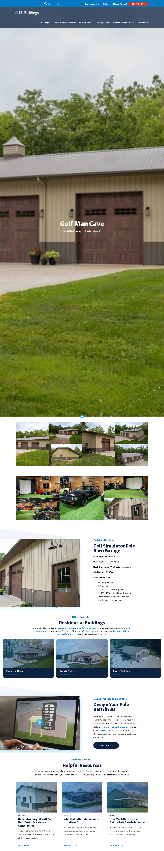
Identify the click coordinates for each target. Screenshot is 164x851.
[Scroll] (82, 418)
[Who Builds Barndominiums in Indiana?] (82, 797)
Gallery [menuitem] (106, 4)
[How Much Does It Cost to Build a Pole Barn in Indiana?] (127, 797)
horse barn (105, 730)
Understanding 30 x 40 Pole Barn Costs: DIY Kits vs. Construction (35, 822)
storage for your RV (75, 628)
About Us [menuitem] (142, 22)
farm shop (110, 727)
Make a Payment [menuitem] (120, 4)
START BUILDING (106, 745)
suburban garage (124, 727)
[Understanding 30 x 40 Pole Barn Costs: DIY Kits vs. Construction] (36, 797)
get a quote (138, 4)
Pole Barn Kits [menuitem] (85, 22)
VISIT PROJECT (12, 674)
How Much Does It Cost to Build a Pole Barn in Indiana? (127, 821)
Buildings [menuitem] (45, 22)
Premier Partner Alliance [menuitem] (123, 22)
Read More (23, 845)
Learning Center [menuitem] (102, 22)
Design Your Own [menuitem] (92, 4)
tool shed (91, 628)
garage (60, 628)
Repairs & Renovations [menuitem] (64, 22)
